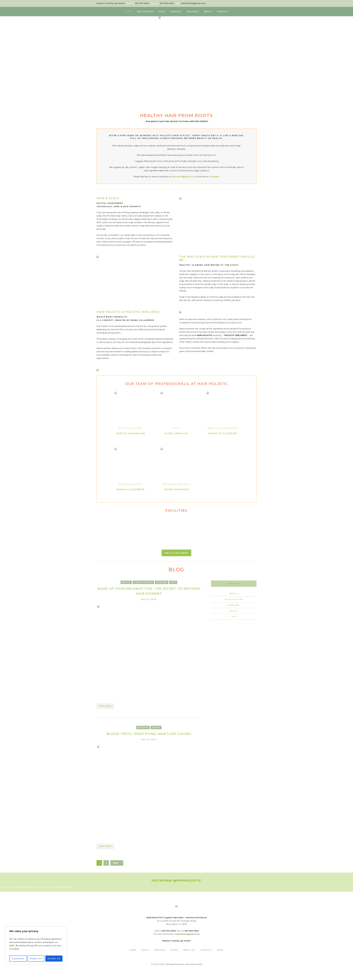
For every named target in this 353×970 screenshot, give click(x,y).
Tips (173, 582)
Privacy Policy (158, 964)
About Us (189, 950)
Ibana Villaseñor (130, 489)
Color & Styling (143, 582)
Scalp (145, 950)
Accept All (54, 958)
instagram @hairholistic (176, 880)
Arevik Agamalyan (130, 433)
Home (132, 950)
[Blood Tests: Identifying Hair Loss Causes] (149, 787)
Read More (105, 706)
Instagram (214, 176)
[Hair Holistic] (176, 906)
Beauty (126, 582)
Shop (220, 950)
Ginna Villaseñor (222, 433)
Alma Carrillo (176, 433)
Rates (174, 950)
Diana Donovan (176, 489)
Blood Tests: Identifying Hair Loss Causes (149, 734)
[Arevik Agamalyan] (130, 407)
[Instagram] (251, 3)
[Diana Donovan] (176, 463)
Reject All (36, 958)
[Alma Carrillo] (176, 407)
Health (156, 727)
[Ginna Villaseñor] (222, 407)
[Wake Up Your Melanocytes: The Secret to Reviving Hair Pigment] (149, 646)
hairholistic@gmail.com (182, 176)
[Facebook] (255, 3)
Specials (159, 950)
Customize (18, 958)
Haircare (162, 582)
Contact (206, 950)
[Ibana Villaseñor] (130, 463)
